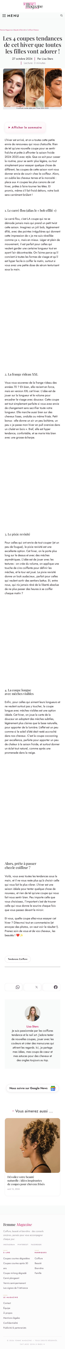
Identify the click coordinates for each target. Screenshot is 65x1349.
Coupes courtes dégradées (16, 1258)
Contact (7, 1303)
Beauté (38, 1263)
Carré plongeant (11, 1278)
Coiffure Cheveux (33, 30)
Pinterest (23, 1245)
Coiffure (39, 1258)
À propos (7, 1313)
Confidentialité (10, 1322)
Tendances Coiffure (17, 959)
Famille (38, 1273)
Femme (17, 1224)
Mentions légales (11, 1318)
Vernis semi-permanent (14, 1283)
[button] (61, 15)
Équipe (6, 1308)
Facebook (36, 1245)
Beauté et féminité (20, 30)
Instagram (9, 1245)
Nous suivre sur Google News (28, 1088)
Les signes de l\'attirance (15, 1288)
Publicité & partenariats (14, 1327)
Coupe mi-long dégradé (15, 1273)
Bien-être (39, 1268)
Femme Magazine (6, 30)
